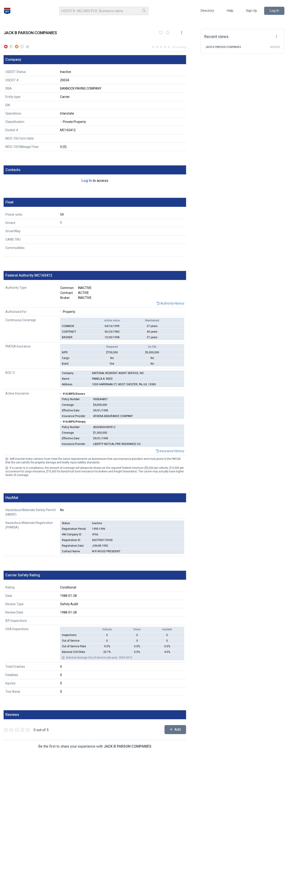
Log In (86, 180)
